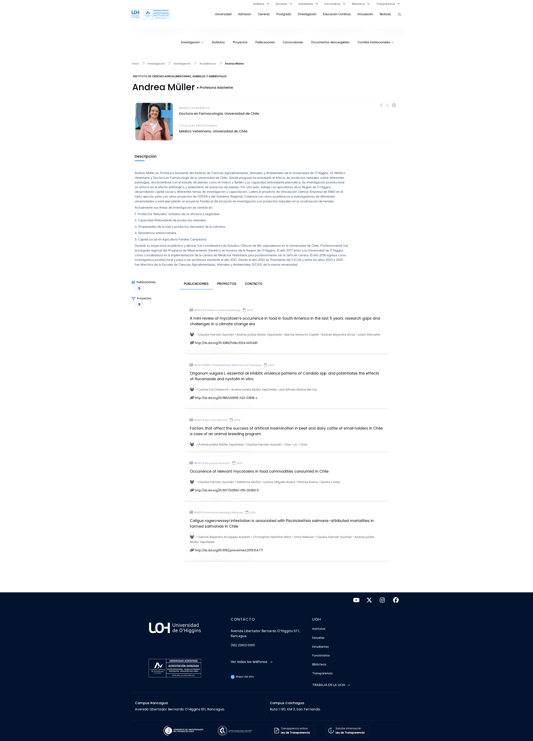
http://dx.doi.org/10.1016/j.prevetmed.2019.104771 (228, 550)
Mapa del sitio (244, 676)
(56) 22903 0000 (243, 645)
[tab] (196, 284)
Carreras (264, 14)
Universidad (223, 14)
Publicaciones (265, 42)
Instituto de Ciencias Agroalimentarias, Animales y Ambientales (180, 76)
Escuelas (282, 3)
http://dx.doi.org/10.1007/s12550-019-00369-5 (226, 490)
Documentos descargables (330, 42)
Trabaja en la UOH (329, 684)
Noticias (385, 14)
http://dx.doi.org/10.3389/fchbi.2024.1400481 (225, 343)
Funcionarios (333, 3)
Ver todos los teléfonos (249, 662)
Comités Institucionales (373, 42)
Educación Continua (337, 14)
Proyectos (240, 42)
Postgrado (283, 14)
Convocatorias (293, 42)
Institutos (259, 3)
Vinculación (365, 14)
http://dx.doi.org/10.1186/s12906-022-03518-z (225, 398)
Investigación (307, 14)
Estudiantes (307, 3)
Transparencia (386, 3)
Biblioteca (359, 3)
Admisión (244, 14)
